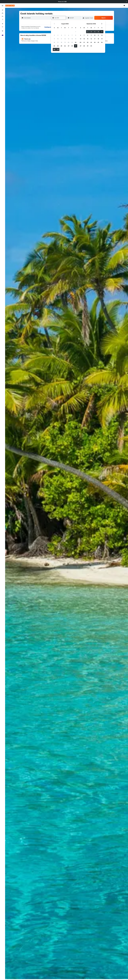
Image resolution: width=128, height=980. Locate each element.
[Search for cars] (2, 16)
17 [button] (57, 42)
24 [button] (58, 46)
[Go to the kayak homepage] (10, 5)
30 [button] (54, 49)
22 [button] (75, 42)
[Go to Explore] (2, 23)
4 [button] (61, 35)
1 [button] (75, 31)
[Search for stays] (2, 13)
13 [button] (68, 39)
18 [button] (61, 42)
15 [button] (75, 39)
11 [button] (61, 39)
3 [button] (94, 31)
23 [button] (54, 46)
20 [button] (68, 42)
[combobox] (37, 18)
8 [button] (75, 35)
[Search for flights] (2, 10)
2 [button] (54, 35)
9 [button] (54, 39)
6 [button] (68, 35)
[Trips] (2, 31)
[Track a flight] (2, 26)
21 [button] (72, 42)
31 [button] (57, 49)
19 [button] (65, 42)
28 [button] (72, 46)
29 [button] (75, 46)
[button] (126, 1)
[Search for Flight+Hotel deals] (2, 19)
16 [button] (54, 42)
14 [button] (72, 39)
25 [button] (61, 46)
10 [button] (58, 39)
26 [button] (65, 46)
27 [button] (68, 46)
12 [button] (65, 39)
